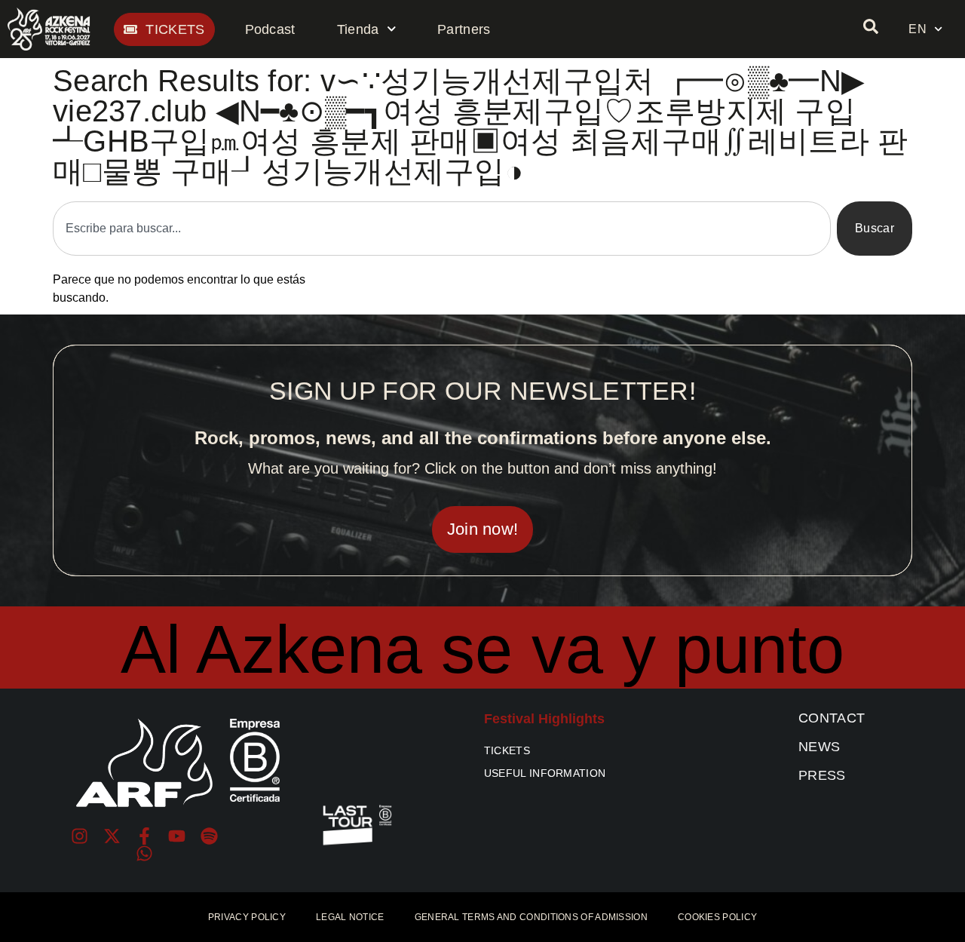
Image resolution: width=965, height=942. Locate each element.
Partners (463, 29)
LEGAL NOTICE (350, 917)
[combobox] (442, 228)
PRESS (822, 775)
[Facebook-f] (144, 836)
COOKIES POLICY (717, 917)
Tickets (507, 750)
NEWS (819, 746)
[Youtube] (176, 836)
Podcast (270, 29)
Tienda (358, 29)
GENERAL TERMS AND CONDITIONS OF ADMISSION (531, 917)
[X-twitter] (112, 836)
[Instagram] (79, 836)
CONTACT (831, 718)
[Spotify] (209, 836)
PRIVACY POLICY (247, 917)
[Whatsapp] (144, 853)
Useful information (544, 773)
